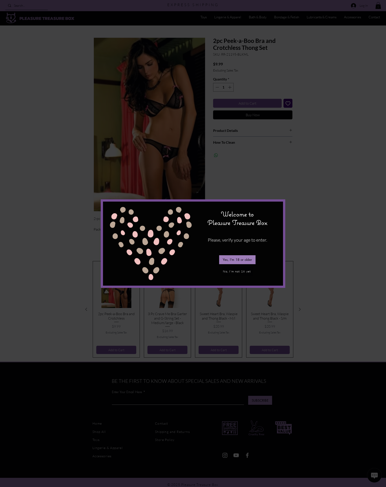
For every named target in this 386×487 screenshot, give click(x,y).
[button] (237, 259)
